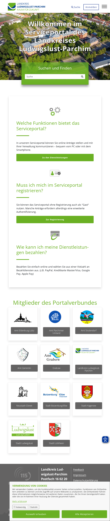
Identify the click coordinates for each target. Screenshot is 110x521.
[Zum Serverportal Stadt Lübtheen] (55, 431)
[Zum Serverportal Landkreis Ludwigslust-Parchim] (87, 356)
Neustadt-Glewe (24, 405)
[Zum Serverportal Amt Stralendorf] (87, 318)
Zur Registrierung (55, 219)
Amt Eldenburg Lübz (24, 330)
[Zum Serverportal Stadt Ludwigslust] (23, 431)
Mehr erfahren (19, 501)
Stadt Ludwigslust (24, 443)
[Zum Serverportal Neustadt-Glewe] (23, 394)
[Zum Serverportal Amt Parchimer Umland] (55, 318)
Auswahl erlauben (36, 514)
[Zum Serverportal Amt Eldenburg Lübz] (23, 318)
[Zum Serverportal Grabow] (55, 356)
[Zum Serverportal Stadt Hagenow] (87, 394)
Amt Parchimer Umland (56, 332)
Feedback (78, 469)
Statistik (33, 507)
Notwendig (21, 507)
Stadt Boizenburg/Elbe (56, 405)
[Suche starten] (82, 76)
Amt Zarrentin (24, 368)
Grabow (56, 368)
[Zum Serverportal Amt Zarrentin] (23, 356)
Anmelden (91, 7)
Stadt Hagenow (88, 405)
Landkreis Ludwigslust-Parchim (89, 369)
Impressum (79, 475)
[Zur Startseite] (26, 6)
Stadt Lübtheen (56, 443)
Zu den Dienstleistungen (55, 157)
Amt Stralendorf (88, 330)
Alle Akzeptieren (84, 514)
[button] (75, 6)
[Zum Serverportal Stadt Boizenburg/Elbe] (55, 394)
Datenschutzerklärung (85, 480)
